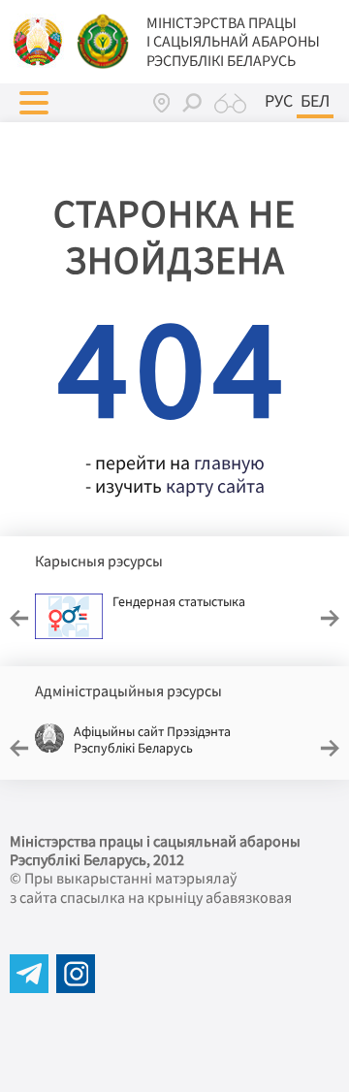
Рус (279, 101)
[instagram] (75, 973)
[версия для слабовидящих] (230, 102)
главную (229, 462)
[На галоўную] (39, 39)
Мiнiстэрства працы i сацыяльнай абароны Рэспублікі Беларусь (233, 41)
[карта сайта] (161, 102)
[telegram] (29, 973)
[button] (34, 102)
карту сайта (215, 485)
